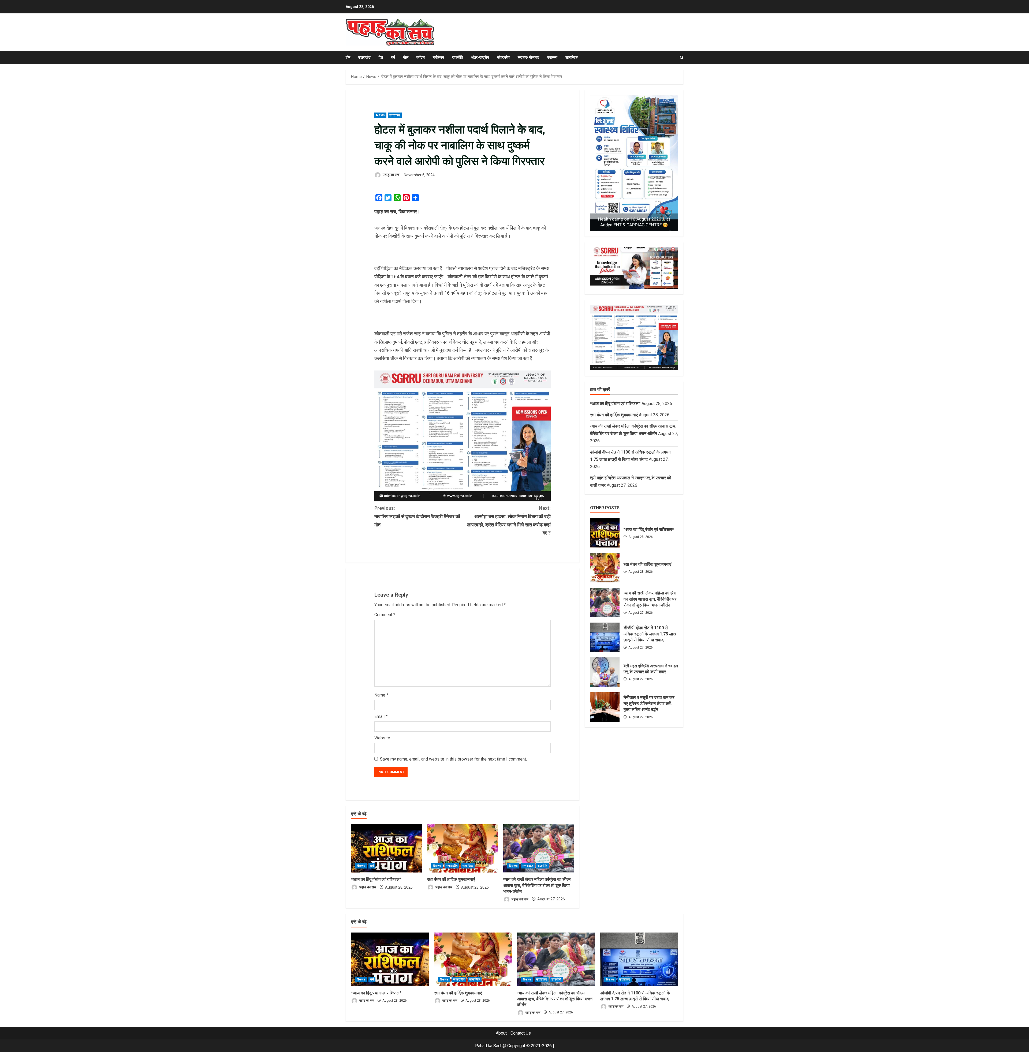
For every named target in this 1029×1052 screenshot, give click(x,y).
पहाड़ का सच (391, 175)
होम (348, 57)
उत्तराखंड (364, 57)
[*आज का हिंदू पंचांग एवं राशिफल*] (386, 848)
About (501, 1033)
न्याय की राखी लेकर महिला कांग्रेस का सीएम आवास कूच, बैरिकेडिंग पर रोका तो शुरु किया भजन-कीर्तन (537, 885)
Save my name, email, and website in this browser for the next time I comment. (453, 759)
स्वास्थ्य (552, 57)
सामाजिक (571, 57)
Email (380, 716)
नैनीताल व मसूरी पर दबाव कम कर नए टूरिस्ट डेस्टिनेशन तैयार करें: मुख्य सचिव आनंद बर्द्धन (605, 707)
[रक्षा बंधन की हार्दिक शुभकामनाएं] (462, 848)
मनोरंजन (438, 57)
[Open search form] (681, 57)
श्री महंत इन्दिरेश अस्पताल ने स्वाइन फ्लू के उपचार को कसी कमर (605, 672)
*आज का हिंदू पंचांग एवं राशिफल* (376, 879)
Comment (384, 614)
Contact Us (520, 1033)
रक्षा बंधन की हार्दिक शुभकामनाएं (451, 879)
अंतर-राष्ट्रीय (480, 57)
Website (382, 737)
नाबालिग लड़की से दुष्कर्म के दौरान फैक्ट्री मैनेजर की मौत (417, 516)
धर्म (393, 57)
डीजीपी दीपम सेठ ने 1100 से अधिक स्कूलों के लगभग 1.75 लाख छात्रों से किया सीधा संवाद (605, 637)
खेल (405, 57)
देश (381, 57)
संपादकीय (503, 57)
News (380, 115)
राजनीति (457, 57)
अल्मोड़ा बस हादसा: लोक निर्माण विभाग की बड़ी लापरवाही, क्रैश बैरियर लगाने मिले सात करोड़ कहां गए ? (509, 520)
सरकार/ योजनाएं (528, 57)
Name (381, 695)
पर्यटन (420, 57)
